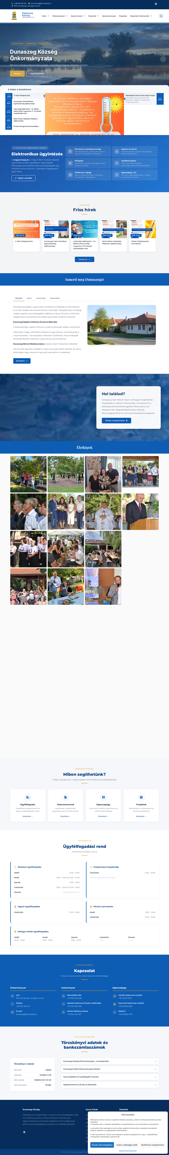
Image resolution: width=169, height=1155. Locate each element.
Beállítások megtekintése (152, 1145)
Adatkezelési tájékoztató (127, 1151)
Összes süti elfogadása (102, 1145)
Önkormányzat (58, 16)
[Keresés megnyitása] (161, 16)
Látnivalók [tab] (41, 298)
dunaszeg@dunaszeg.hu (26, 1014)
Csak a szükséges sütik (127, 1145)
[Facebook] (155, 3)
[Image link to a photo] (28, 474)
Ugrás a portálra (25, 178)
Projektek (123, 16)
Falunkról (92, 16)
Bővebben (20, 361)
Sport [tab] (29, 298)
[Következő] (163, 59)
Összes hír (83, 259)
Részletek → (28, 816)
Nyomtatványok (109, 16)
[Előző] (6, 59)
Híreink (17, 74)
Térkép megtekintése (115, 420)
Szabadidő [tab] (55, 298)
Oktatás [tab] (18, 298)
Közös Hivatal (76, 16)
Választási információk (139, 16)
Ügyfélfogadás (37, 74)
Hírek (44, 16)
